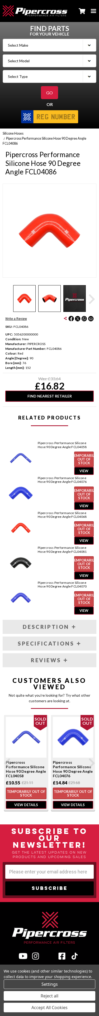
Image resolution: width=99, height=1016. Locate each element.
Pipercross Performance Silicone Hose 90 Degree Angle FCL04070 (62, 584)
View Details (26, 805)
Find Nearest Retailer (49, 396)
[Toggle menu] (93, 11)
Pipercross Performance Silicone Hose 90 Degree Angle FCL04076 (62, 480)
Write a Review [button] (16, 319)
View (83, 471)
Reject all (49, 996)
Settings (49, 984)
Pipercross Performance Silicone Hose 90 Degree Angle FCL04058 (62, 445)
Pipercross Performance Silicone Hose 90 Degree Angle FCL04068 (62, 515)
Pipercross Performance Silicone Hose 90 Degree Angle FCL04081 (62, 549)
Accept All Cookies (49, 1007)
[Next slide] (91, 299)
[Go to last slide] (8, 763)
